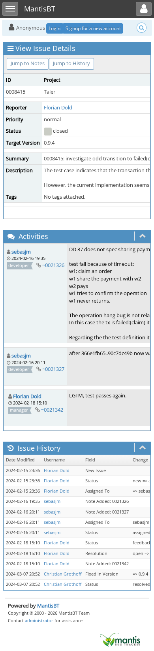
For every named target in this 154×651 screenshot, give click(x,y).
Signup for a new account (93, 28)
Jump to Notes (28, 63)
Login (54, 28)
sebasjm (21, 251)
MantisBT (48, 605)
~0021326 (53, 265)
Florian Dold (58, 107)
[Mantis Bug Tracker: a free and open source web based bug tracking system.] (120, 639)
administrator (39, 620)
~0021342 (52, 409)
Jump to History (71, 63)
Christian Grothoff (62, 574)
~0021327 (53, 369)
